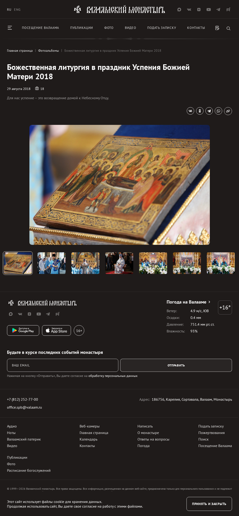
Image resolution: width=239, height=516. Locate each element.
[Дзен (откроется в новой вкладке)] (199, 9)
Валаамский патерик (24, 439)
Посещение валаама (40, 28)
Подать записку (161, 28)
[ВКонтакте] (190, 111)
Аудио (12, 426)
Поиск (203, 439)
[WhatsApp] (218, 111)
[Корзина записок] (217, 28)
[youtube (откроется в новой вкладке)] (208, 9)
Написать (145, 426)
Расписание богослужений (29, 470)
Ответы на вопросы (153, 439)
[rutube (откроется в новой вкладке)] (228, 9)
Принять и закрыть (209, 504)
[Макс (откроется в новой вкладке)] (179, 9)
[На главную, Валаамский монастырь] (119, 12)
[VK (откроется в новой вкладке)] (189, 9)
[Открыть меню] (10, 28)
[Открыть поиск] (228, 29)
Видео (130, 28)
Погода (143, 445)
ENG (17, 9)
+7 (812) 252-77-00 (22, 399)
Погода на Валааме (186, 302)
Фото (109, 28)
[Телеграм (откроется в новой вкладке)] (218, 9)
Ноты (11, 432)
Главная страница (94, 432)
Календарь (88, 439)
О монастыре (148, 432)
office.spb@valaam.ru (24, 407)
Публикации (81, 28)
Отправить (176, 365)
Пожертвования (211, 432)
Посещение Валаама (215, 445)
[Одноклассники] (200, 111)
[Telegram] (209, 111)
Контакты (196, 28)
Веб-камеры (90, 426)
